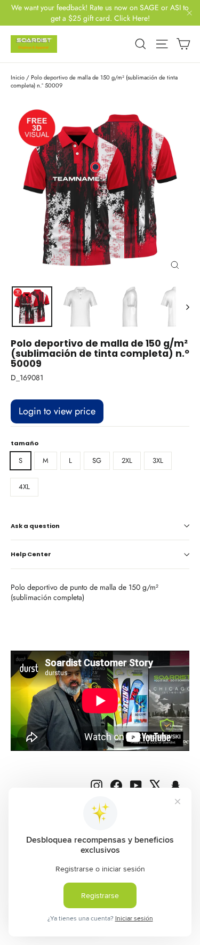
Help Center (31, 554)
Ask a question (35, 526)
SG (96, 460)
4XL (24, 487)
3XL (158, 460)
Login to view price (57, 411)
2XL (127, 460)
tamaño (24, 443)
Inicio (18, 77)
